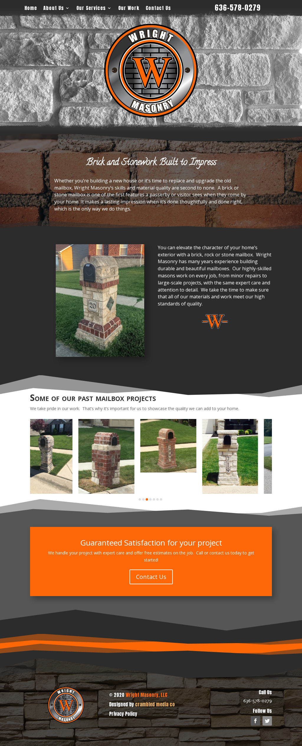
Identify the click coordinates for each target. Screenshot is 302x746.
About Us (53, 8)
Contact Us (158, 8)
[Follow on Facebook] (255, 721)
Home (30, 8)
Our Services (91, 8)
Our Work (128, 8)
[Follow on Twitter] (267, 721)
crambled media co (155, 704)
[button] (140, 499)
